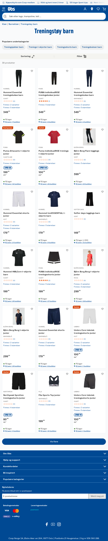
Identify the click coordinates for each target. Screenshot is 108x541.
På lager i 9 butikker (47, 242)
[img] (18, 101)
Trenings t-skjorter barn (40, 47)
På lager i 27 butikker (48, 301)
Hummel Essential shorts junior (16, 214)
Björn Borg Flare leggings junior (86, 152)
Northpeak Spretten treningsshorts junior (14, 396)
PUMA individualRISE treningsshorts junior (49, 273)
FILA (40, 392)
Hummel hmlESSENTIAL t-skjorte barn (52, 214)
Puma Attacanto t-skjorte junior (16, 152)
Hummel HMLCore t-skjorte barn (17, 273)
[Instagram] (59, 524)
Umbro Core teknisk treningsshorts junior (85, 331)
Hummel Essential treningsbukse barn (13, 93)
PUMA (41, 89)
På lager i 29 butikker (13, 301)
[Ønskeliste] (98, 9)
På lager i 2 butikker (83, 122)
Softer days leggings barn (87, 213)
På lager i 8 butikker (47, 366)
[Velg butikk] (92, 9)
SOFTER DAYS (79, 209)
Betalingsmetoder (11, 505)
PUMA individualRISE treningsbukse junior (49, 93)
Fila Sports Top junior (49, 395)
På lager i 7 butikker (12, 122)
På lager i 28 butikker (84, 301)
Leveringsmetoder (39, 505)
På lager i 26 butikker (48, 184)
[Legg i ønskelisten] (32, 71)
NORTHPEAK (8, 392)
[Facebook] (47, 524)
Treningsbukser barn (92, 47)
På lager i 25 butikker (84, 184)
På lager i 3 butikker (12, 431)
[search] (5, 16)
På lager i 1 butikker (83, 366)
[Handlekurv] (104, 9)
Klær (4, 24)
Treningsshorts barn (67, 47)
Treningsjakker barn (13, 47)
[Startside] (44, 9)
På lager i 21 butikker (13, 242)
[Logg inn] (85, 9)
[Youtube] (53, 524)
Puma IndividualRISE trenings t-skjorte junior (54, 152)
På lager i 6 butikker (47, 122)
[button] (54, 441)
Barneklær (14, 24)
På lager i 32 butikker (13, 184)
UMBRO (76, 327)
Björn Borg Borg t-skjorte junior (86, 273)
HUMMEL (6, 89)
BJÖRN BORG (79, 147)
